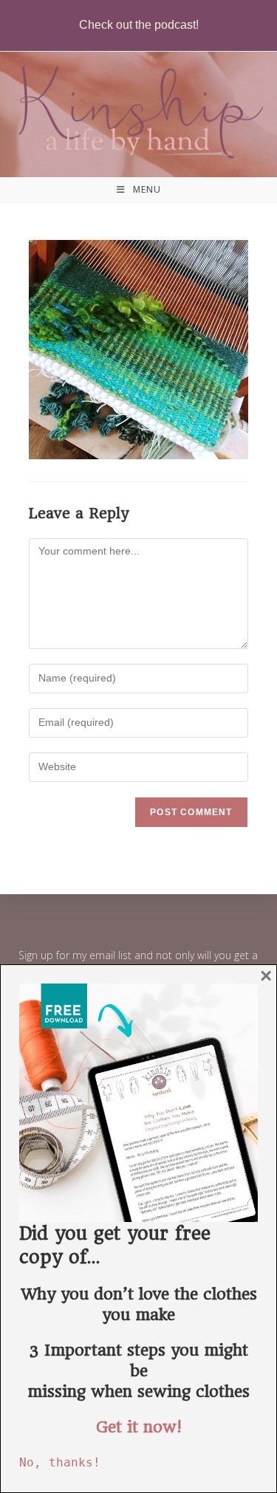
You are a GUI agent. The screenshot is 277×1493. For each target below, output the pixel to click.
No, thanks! (59, 1462)
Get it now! (139, 1427)
